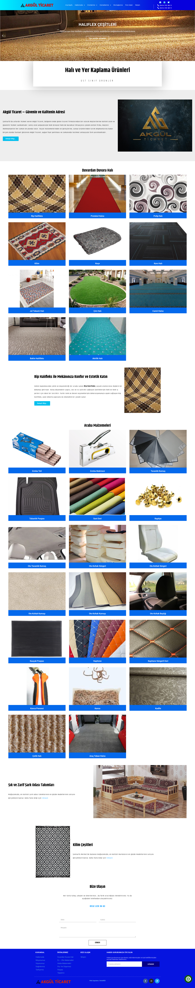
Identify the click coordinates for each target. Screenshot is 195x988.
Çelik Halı (36, 756)
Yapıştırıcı (60, 973)
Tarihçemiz (40, 970)
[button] (2, 35)
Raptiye (158, 518)
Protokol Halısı (97, 216)
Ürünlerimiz (91, 5)
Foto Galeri (129, 5)
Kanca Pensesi (37, 708)
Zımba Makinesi (97, 471)
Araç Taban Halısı (97, 756)
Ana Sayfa (68, 5)
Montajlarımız (118, 5)
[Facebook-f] (145, 981)
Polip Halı (158, 216)
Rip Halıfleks (37, 216)
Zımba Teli (37, 471)
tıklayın (45, 798)
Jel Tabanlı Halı (37, 311)
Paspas (60, 970)
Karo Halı (158, 263)
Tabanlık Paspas (36, 518)
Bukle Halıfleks (37, 358)
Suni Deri (97, 518)
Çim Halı (97, 311)
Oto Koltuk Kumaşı (37, 613)
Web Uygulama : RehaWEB (97, 980)
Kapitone (97, 661)
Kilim (37, 263)
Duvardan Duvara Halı (97, 170)
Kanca (97, 708)
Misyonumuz (40, 960)
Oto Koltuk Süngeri (97, 566)
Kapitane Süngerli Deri (158, 661)
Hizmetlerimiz (104, 5)
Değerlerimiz (40, 967)
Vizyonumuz (40, 963)
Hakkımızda (79, 5)
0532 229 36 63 (97, 906)
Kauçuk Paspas (37, 661)
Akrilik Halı (97, 358)
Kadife (158, 708)
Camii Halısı (158, 311)
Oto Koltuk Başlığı (158, 613)
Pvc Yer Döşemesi (64, 967)
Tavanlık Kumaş (158, 471)
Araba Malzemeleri (97, 426)
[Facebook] (160, 2)
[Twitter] (168, 2)
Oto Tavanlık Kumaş (37, 566)
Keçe (97, 263)
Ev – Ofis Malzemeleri (65, 960)
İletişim (137, 5)
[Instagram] (164, 2)
